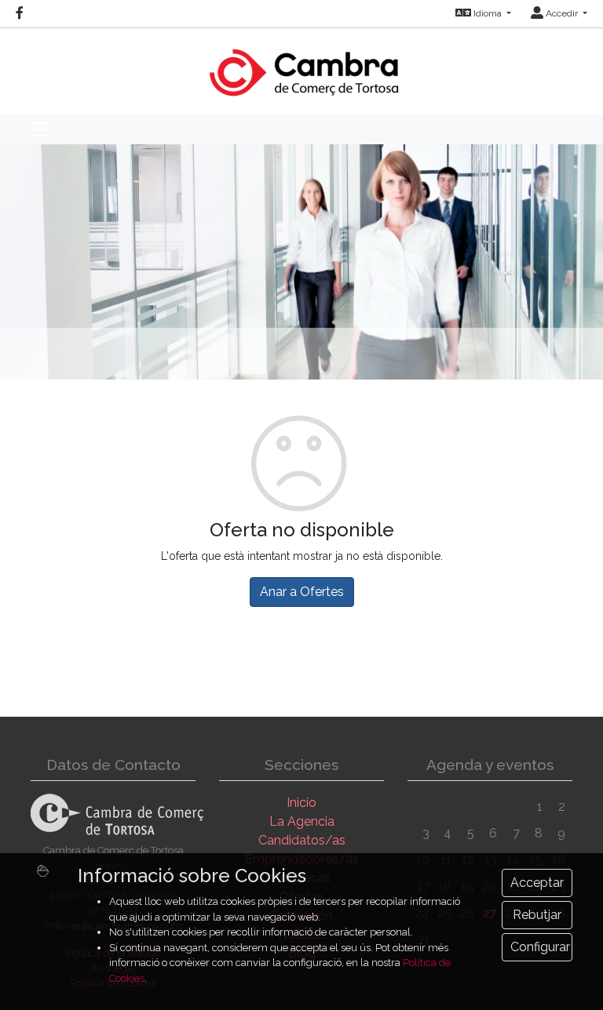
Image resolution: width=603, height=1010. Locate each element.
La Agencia (301, 821)
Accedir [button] (561, 13)
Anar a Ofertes (302, 591)
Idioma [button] (487, 13)
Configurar (540, 946)
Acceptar (537, 882)
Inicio (301, 802)
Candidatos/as (301, 840)
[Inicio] (302, 64)
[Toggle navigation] (40, 129)
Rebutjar (537, 914)
